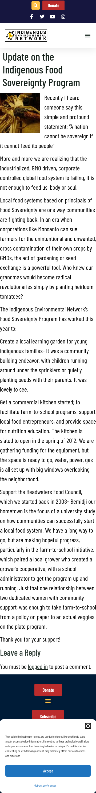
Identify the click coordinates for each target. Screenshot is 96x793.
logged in (38, 666)
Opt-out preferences (45, 785)
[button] (88, 726)
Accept (48, 770)
